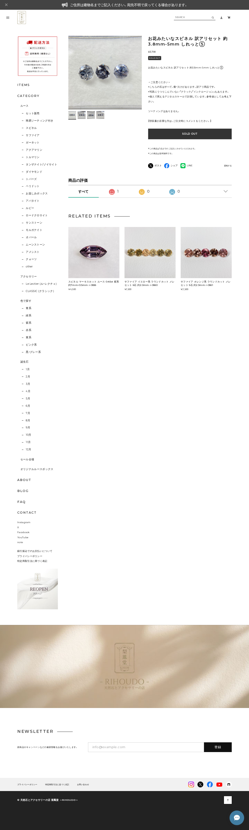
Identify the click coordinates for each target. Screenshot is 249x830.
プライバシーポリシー (29, 556)
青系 (28, 308)
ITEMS (23, 85)
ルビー (30, 208)
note (20, 542)
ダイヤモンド (34, 171)
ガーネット (33, 142)
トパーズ (31, 179)
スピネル (31, 128)
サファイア (33, 135)
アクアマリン (34, 149)
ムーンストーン (35, 244)
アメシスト (33, 252)
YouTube (22, 537)
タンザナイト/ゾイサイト (41, 164)
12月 (28, 449)
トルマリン (33, 157)
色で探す (25, 300)
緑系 (28, 315)
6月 (28, 405)
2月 (28, 376)
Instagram (24, 522)
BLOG (23, 491)
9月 (28, 427)
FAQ (21, 502)
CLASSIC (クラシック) (40, 291)
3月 (28, 384)
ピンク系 (31, 344)
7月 (28, 413)
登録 (218, 747)
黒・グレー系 (33, 352)
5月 (28, 398)
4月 (28, 391)
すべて (83, 191)
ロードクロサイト (37, 215)
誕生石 (24, 361)
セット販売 (33, 113)
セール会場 (27, 459)
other (29, 266)
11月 (28, 442)
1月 (28, 369)
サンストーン (34, 222)
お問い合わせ (83, 784)
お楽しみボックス (37, 193)
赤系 (28, 330)
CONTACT (26, 512)
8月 (28, 420)
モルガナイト (34, 230)
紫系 (28, 322)
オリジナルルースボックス (36, 469)
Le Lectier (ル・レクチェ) (41, 283)
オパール (31, 237)
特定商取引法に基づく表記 (32, 560)
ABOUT (24, 480)
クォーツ (31, 259)
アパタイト (33, 200)
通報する (228, 166)
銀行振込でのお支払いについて (34, 550)
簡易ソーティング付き (39, 120)
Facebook (23, 532)
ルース (24, 105)
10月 (28, 434)
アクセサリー (28, 276)
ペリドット (33, 186)
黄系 (28, 337)
